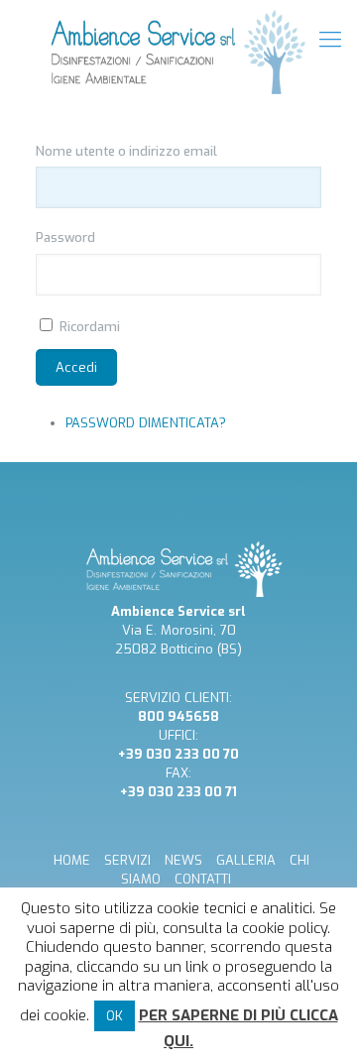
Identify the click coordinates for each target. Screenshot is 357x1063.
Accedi (76, 367)
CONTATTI (203, 879)
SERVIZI (127, 860)
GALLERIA (246, 860)
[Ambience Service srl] (178, 52)
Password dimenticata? (145, 422)
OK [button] (114, 1015)
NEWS (183, 860)
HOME (72, 860)
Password (65, 237)
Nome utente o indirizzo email (126, 151)
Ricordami (90, 326)
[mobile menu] (330, 40)
